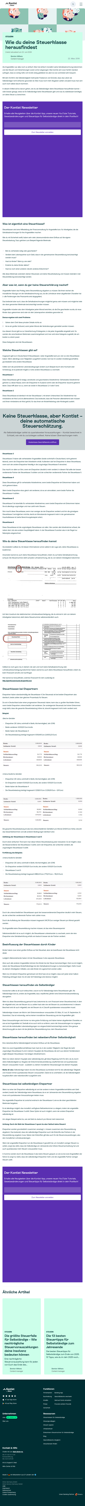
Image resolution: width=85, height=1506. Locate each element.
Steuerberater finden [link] (50, 1444)
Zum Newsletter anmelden (42, 132)
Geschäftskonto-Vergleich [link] (51, 1440)
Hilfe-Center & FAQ (8, 1466)
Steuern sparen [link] (48, 1425)
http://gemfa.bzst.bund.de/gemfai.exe (17, 681)
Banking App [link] (59, 1393)
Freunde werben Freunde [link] (63, 1404)
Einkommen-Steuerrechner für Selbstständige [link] (58, 1432)
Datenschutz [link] (6, 1490)
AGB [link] (3, 1486)
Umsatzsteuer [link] (48, 1429)
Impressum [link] (6, 1488)
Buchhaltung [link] (47, 1396)
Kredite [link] (45, 1400)
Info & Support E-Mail (9, 1462)
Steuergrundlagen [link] (49, 1421)
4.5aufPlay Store (11, 1403)
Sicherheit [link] (46, 1408)
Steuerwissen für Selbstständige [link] (54, 1417)
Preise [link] (45, 1404)
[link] (11, 4)
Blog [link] (44, 1436)
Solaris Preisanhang (9, 1492)
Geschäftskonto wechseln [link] (63, 1396)
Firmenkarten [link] (47, 1393)
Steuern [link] (9, 36)
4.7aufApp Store (10, 1399)
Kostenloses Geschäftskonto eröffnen (42, 442)
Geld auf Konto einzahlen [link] (63, 1400)
